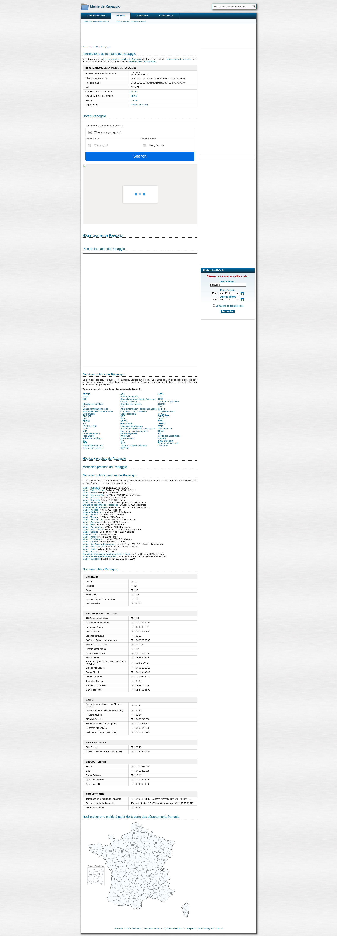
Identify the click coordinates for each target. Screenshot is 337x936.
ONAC (161, 431)
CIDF (85, 406)
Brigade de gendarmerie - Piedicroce (100, 505)
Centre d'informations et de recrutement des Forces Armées (98, 410)
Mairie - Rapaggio (91, 488)
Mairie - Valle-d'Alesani (94, 546)
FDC (85, 423)
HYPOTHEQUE (90, 426)
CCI (84, 399)
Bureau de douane (129, 396)
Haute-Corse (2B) (139, 105)
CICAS (161, 404)
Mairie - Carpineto (91, 500)
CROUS (162, 414)
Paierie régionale (128, 433)
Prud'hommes (127, 438)
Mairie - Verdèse (90, 515)
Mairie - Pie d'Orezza (93, 519)
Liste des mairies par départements (131, 21)
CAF (160, 396)
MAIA (160, 426)
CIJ (122, 406)
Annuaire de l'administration (128, 928)
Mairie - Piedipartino (92, 512)
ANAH (86, 396)
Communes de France (153, 928)
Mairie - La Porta (90, 542)
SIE (84, 441)
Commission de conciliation (133, 411)
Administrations (96, 16)
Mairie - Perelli (90, 537)
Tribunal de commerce (93, 448)
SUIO (122, 443)
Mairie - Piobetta (90, 510)
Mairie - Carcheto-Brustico (95, 507)
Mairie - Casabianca (92, 539)
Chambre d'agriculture (168, 401)
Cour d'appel (89, 414)
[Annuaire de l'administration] (85, 6)
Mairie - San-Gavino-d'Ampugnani (99, 544)
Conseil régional (128, 414)
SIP (122, 441)
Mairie (86, 428)
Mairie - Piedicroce (92, 502)
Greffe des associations (169, 436)
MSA (85, 431)
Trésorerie (163, 446)
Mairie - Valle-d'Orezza (93, 490)
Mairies (120, 16)
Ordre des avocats (91, 433)
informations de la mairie (179, 59)
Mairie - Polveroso (91, 522)
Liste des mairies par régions (96, 21)
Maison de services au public (134, 431)
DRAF (161, 419)
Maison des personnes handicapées (137, 428)
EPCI (160, 421)
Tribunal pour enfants (93, 446)
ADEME (86, 394)
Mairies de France (174, 928)
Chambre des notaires (131, 404)
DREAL (124, 421)
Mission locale (165, 428)
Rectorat (162, 438)
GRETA (161, 423)
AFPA (160, 394)
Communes (142, 16)
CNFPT (161, 409)
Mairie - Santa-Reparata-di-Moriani (99, 556)
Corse (134, 100)
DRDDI (86, 421)
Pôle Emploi (88, 436)
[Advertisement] (169, 34)
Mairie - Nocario (90, 532)
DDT (122, 416)
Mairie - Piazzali (90, 551)
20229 (134, 91)
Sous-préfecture (165, 441)
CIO (160, 406)
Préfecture (125, 436)
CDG (160, 399)
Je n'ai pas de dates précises (229, 306)
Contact (219, 928)
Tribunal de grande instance (133, 446)
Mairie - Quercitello (92, 559)
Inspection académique (131, 426)
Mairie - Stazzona (91, 497)
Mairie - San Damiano (93, 529)
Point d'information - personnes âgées (138, 409)
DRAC (123, 419)
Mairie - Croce (89, 534)
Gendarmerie (126, 423)
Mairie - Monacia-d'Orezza (95, 495)
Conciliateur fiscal (166, 411)
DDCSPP (87, 416)
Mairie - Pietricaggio (92, 527)
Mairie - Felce (89, 524)
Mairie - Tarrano (90, 517)
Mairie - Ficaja (89, 549)
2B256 (134, 96)
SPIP (85, 443)
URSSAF (124, 448)
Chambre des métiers (93, 404)
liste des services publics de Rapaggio (122, 59)
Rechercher (228, 311)
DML (85, 419)
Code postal (166, 16)
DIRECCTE (163, 416)
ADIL (122, 394)
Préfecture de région (92, 438)
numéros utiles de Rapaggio (142, 61)
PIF (159, 433)
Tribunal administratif (168, 443)
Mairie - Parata (90, 492)
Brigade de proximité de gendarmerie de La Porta (106, 554)
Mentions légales (206, 928)
